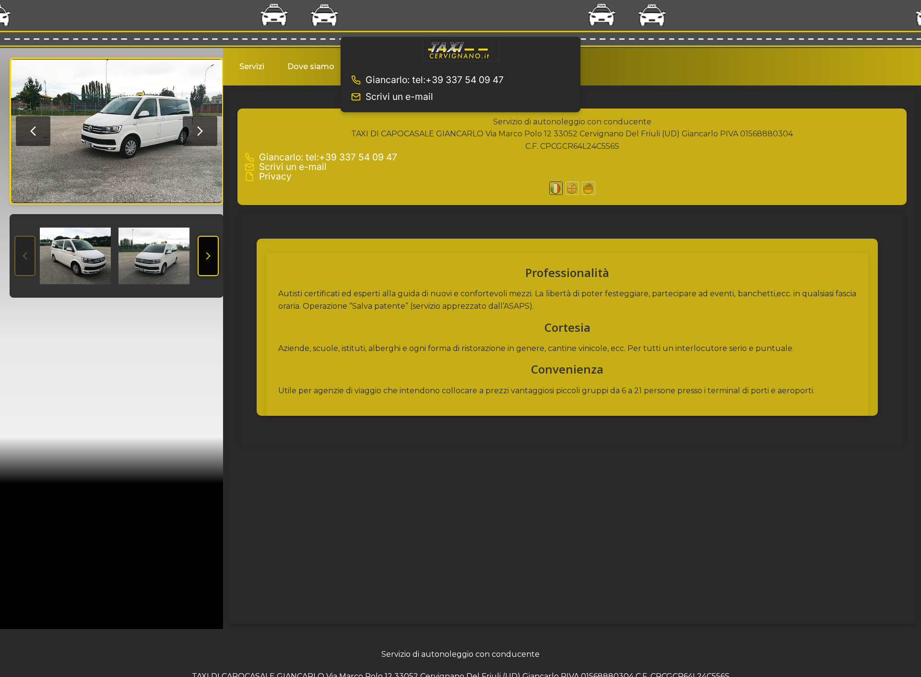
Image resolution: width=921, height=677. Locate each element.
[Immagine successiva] (200, 131)
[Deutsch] (588, 188)
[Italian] (556, 188)
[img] (116, 131)
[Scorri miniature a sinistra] (24, 256)
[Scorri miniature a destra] (208, 256)
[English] (572, 188)
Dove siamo (310, 66)
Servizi (251, 66)
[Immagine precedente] (33, 131)
